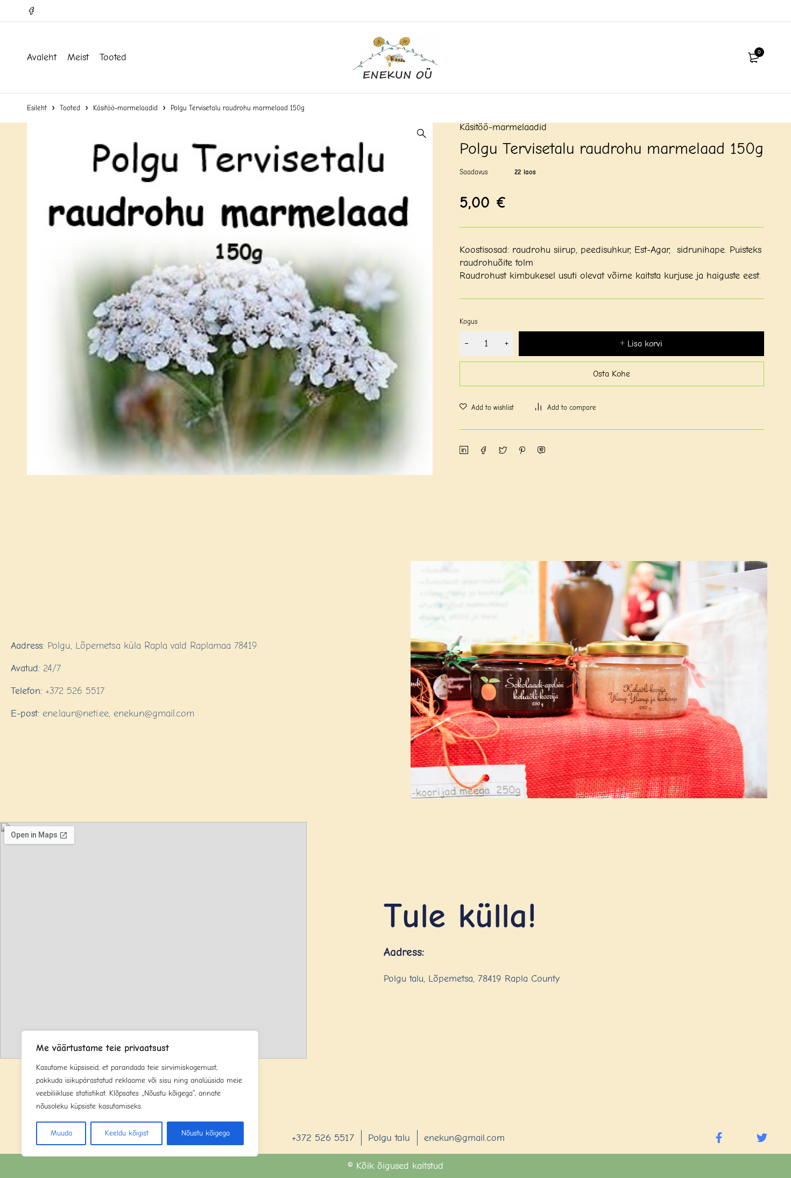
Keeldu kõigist (127, 1133)
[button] (422, 133)
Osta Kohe (611, 374)
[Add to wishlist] (487, 407)
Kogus (468, 321)
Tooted (70, 108)
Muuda (61, 1133)
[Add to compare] (565, 407)
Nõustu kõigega (205, 1133)
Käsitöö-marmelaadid (125, 108)
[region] (140, 1093)
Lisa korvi (644, 344)
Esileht (37, 108)
